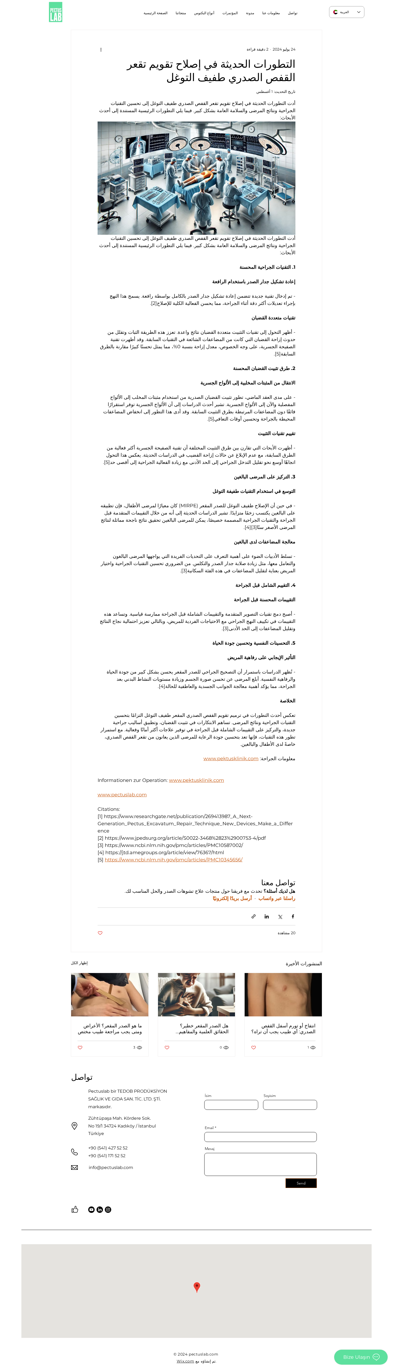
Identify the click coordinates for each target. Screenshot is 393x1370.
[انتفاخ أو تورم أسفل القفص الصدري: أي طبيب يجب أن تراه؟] (283, 994)
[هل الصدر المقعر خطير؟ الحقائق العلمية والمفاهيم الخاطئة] (196, 994)
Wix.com (185, 1361)
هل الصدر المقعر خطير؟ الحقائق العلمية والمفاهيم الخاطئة (204, 1029)
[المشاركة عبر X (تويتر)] (279, 916)
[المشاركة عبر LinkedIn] (266, 916)
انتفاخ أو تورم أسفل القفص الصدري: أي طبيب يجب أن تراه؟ (283, 1029)
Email (209, 1128)
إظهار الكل (79, 962)
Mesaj (209, 1149)
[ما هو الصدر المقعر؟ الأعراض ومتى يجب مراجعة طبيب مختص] (109, 994)
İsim (208, 1095)
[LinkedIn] (100, 1209)
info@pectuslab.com (111, 1167)
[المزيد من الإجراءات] (101, 49)
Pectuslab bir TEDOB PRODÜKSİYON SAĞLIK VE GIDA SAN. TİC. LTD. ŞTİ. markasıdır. (127, 1099)
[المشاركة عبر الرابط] (253, 916)
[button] (204, 13)
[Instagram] (108, 1209)
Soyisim (270, 1095)
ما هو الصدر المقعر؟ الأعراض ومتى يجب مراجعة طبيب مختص (110, 1029)
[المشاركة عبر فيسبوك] (292, 916)
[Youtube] (91, 1209)
